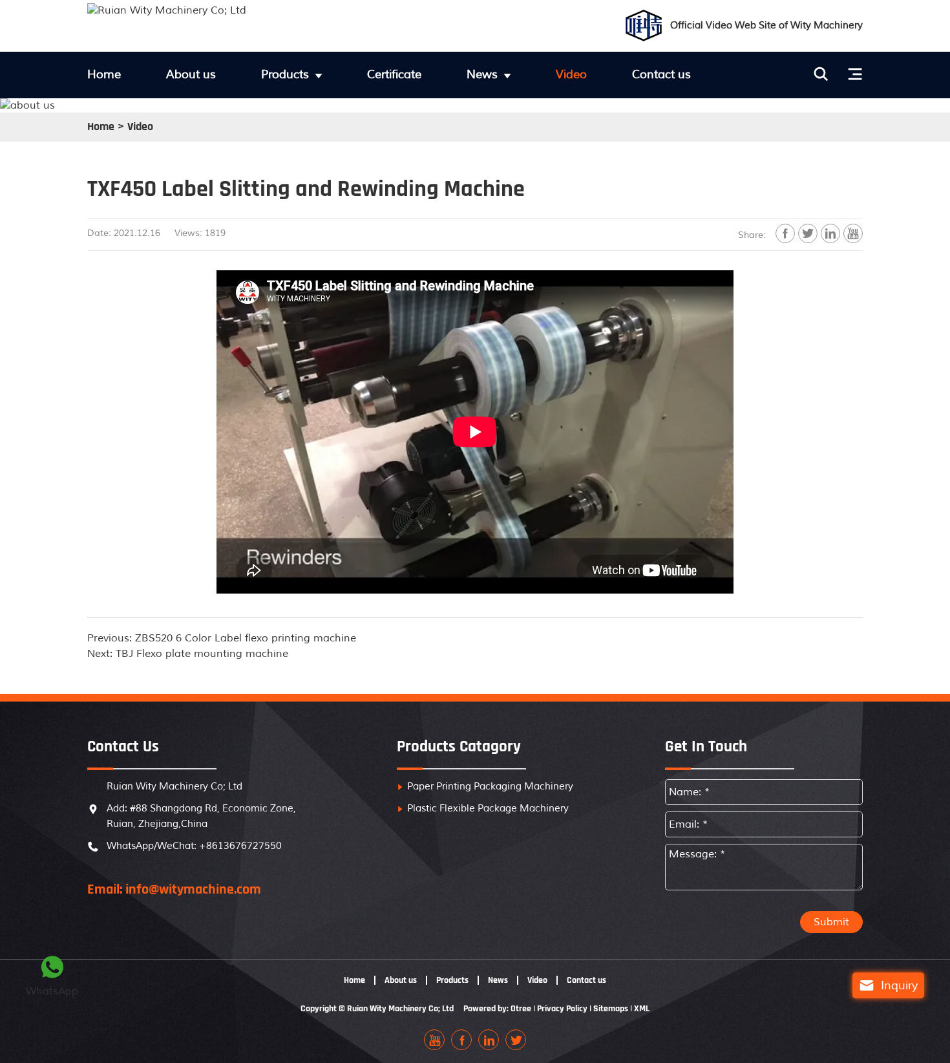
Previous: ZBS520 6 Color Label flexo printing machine (221, 638)
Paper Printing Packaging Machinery (490, 786)
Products (285, 74)
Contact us (661, 74)
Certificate (394, 74)
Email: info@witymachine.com (174, 890)
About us (191, 74)
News (482, 74)
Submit (831, 922)
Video (571, 74)
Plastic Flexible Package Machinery (488, 808)
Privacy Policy (562, 1009)
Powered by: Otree (497, 1009)
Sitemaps (610, 1009)
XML (641, 1009)
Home (104, 74)
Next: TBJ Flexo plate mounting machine (187, 653)
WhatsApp (52, 976)
